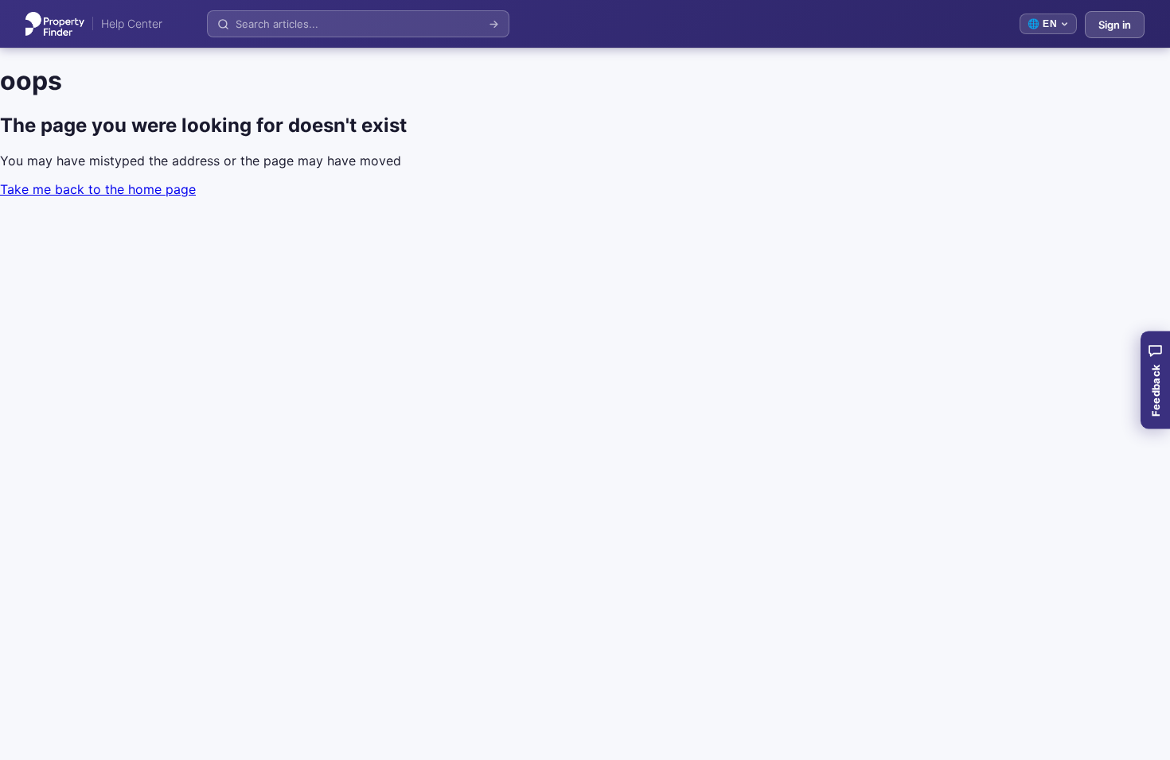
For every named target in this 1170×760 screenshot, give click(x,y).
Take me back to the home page (98, 189)
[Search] (493, 24)
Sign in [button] (1114, 24)
